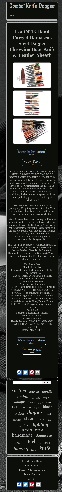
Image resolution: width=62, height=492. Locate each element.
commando (36, 398)
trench (31, 402)
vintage (19, 402)
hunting (21, 448)
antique (46, 398)
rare (41, 419)
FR (34, 478)
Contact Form (32, 465)
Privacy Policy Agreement (32, 470)
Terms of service (32, 474)
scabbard (18, 443)
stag (49, 420)
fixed (47, 442)
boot (26, 425)
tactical (19, 413)
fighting (40, 424)
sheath (30, 418)
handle (47, 391)
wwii (18, 426)
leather (16, 407)
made (48, 402)
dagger (34, 412)
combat (21, 396)
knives (33, 450)
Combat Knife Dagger (32, 461)
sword (40, 403)
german (34, 391)
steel (30, 441)
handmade (22, 435)
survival (17, 419)
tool (40, 443)
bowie (39, 429)
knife (45, 448)
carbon (27, 407)
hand (48, 414)
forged (37, 407)
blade (47, 406)
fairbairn (27, 429)
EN (29, 478)
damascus (44, 435)
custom (19, 390)
